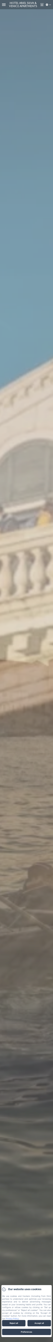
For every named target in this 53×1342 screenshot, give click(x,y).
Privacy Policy (12, 1318)
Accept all (39, 1323)
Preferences (26, 1332)
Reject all (14, 1323)
